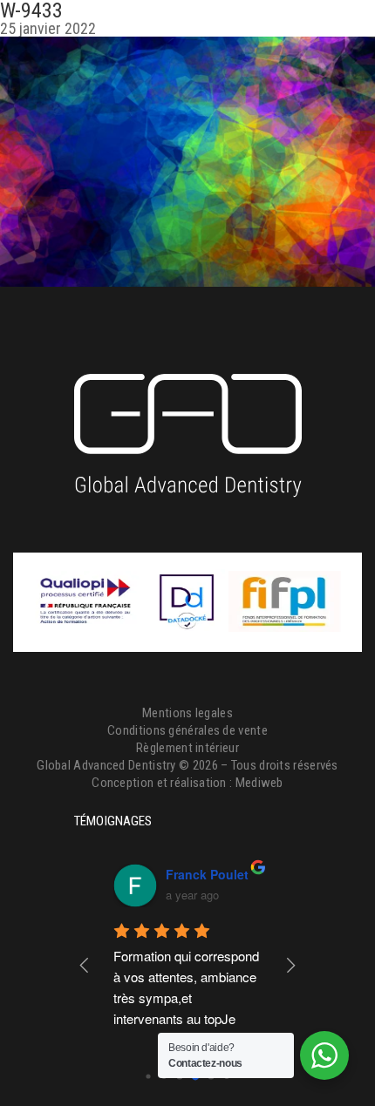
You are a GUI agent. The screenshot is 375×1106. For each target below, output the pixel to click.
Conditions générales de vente (187, 730)
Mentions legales (187, 713)
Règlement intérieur (187, 748)
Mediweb (259, 782)
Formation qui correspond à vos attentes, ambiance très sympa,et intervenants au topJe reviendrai (187, 997)
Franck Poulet (207, 874)
